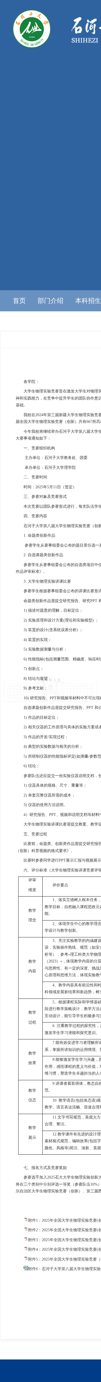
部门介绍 (50, 300)
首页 (19, 300)
